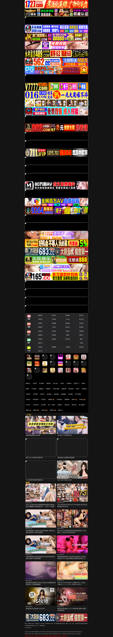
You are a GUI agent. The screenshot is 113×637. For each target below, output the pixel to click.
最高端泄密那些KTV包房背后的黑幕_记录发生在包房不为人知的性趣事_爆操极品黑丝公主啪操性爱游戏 (71, 558)
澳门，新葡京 (51, 405)
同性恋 (81, 343)
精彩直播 (71, 388)
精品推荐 (40, 315)
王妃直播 (35, 394)
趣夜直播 (56, 394)
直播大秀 (74, 405)
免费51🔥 (74, 399)
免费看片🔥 (51, 399)
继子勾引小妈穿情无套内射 (34, 457)
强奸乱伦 (54, 315)
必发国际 (70, 394)
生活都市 (40, 347)
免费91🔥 (28, 410)
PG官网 (35, 383)
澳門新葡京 (36, 399)
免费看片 (60, 405)
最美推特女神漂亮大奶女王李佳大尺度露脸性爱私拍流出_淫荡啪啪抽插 (41, 583)
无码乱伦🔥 (82, 399)
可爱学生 (68, 331)
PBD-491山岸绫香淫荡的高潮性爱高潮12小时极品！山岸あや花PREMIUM (71, 531)
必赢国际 (41, 388)
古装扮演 (40, 331)
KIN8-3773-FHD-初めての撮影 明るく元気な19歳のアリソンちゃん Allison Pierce (71, 583)
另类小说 (40, 351)
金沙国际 (43, 405)
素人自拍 (81, 319)
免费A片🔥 (36, 410)
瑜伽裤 (67, 335)
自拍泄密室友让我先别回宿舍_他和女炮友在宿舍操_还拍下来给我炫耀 (40, 557)
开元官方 (28, 405)
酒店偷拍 (84, 388)
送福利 (83, 383)
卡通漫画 (40, 339)
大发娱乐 (28, 399)
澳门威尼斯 (82, 405)
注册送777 (76, 383)
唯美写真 (68, 339)
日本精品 (54, 319)
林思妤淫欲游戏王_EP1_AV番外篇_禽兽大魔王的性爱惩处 (71, 609)
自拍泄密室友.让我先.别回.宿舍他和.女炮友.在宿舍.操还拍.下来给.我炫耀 (40, 531)
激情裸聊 (67, 399)
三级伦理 (40, 319)
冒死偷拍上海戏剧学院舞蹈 (65, 457)
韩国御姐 (54, 323)
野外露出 (81, 327)
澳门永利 (55, 383)
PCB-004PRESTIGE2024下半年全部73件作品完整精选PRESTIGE (72, 505)
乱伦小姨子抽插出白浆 (64, 480)
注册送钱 (69, 383)
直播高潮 (63, 388)
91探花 (54, 327)
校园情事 (54, 347)
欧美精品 (68, 315)
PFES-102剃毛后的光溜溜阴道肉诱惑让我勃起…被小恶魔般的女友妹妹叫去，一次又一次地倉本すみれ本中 (41, 506)
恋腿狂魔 (81, 331)
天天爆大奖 (36, 405)
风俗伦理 (81, 347)
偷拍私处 (49, 394)
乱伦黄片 (42, 394)
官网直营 (48, 383)
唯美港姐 (68, 323)
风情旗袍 (40, 335)
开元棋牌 (41, 383)
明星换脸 (54, 335)
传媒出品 (40, 343)
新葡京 (27, 388)
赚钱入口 (60, 410)
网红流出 (68, 327)
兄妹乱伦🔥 (44, 410)
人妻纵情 (68, 347)
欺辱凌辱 (40, 327)
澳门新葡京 (78, 394)
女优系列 (54, 331)
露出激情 (54, 339)
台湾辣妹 (40, 323)
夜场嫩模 (63, 394)
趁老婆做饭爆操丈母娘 (33, 435)
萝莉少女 (81, 315)
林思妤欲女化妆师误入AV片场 (35, 608)
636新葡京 (59, 399)
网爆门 (81, 339)
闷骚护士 (81, 335)
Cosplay (68, 319)
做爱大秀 (67, 405)
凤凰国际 (48, 388)
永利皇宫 (43, 399)
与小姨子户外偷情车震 (64, 435)
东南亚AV (81, 323)
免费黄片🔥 (53, 410)
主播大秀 (28, 394)
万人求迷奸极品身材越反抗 (34, 480)
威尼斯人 (28, 383)
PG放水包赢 (56, 388)
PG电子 (62, 383)
